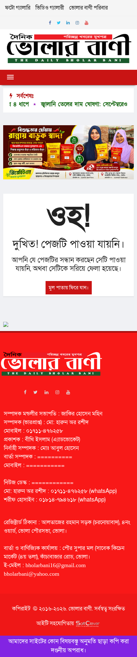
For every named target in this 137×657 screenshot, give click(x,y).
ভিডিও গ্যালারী (49, 7)
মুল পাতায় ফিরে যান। (69, 287)
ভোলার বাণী (80, 608)
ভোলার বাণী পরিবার (88, 7)
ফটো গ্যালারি (17, 7)
